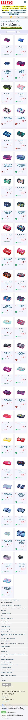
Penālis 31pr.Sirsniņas (7, 423)
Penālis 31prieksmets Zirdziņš (21, 330)
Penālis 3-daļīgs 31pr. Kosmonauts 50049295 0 (21, 542)
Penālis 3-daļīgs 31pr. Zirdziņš (21, 259)
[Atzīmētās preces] (14, 17)
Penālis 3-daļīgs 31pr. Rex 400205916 (21, 565)
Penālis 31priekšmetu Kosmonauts (7, 518)
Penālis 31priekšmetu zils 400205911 (21, 48)
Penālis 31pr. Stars (21, 306)
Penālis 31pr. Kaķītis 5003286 (7, 118)
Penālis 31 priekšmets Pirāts (21, 283)
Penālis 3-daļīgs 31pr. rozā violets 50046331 (8, 165)
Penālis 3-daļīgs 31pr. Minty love (8, 541)
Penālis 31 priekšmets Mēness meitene (7, 306)
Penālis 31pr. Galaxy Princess (8, 400)
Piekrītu (3, 712)
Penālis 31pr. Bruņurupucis (21, 423)
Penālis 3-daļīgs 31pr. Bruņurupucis (21, 236)
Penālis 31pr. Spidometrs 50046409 (21, 471)
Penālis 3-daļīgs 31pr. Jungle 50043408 (8, 189)
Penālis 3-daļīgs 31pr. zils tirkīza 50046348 (21, 165)
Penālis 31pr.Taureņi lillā (21, 400)
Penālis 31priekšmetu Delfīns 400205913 (7, 72)
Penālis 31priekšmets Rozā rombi (7, 377)
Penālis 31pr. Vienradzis (7, 353)
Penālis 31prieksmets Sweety (21, 353)
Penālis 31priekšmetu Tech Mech (21, 518)
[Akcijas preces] (11, 17)
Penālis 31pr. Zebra (21, 447)
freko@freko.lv (5, 697)
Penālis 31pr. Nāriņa (21, 376)
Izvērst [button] (24, 709)
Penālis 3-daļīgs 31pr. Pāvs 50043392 (21, 189)
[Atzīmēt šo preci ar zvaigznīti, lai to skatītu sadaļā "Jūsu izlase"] (2, 46)
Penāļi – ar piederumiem (15, 21)
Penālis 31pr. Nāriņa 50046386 (8, 494)
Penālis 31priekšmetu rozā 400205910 (7, 48)
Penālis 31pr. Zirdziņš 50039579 (7, 471)
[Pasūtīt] (26, 17)
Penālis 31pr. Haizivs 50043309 (7, 141)
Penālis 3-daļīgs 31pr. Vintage (8, 259)
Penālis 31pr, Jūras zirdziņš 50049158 (7, 588)
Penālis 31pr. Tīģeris (7, 329)
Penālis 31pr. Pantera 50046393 (7, 95)
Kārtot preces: (3, 31)
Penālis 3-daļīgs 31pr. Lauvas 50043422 (21, 212)
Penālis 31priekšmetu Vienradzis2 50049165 (21, 495)
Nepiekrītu (4, 715)
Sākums (2, 20)
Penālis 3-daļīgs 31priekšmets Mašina (8, 283)
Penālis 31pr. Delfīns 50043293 (21, 118)
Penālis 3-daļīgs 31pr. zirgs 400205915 (8, 565)
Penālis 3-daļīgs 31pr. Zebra (8, 235)
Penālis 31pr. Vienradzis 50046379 (21, 71)
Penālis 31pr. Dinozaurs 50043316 (21, 142)
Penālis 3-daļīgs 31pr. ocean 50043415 (8, 212)
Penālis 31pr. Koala (7, 447)
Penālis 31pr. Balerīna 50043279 (21, 95)
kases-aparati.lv (5, 701)
